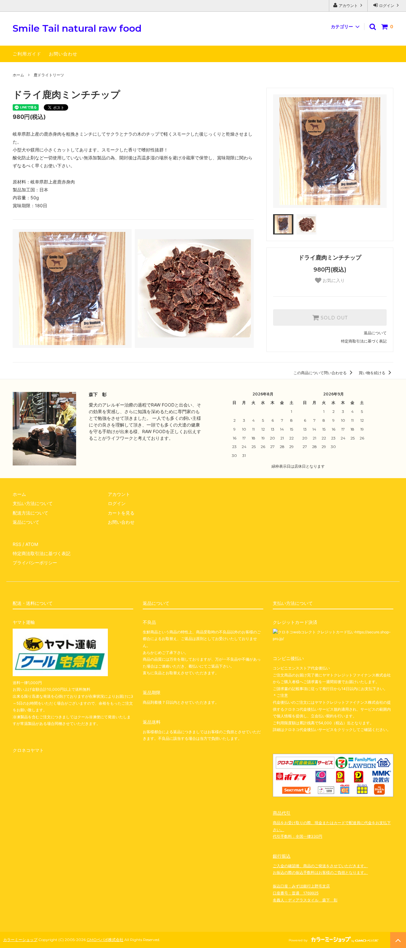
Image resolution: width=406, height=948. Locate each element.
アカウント (348, 5)
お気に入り (333, 280)
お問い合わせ (63, 53)
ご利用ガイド (27, 53)
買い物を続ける (372, 372)
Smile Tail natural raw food (77, 28)
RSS (17, 544)
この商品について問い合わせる (320, 372)
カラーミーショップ (20, 939)
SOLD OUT (333, 317)
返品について (375, 332)
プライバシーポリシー (35, 562)
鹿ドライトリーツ (49, 75)
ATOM (31, 544)
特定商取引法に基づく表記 (364, 341)
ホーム (18, 75)
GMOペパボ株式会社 (105, 939)
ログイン (386, 5)
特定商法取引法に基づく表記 (41, 553)
